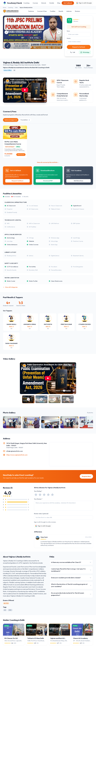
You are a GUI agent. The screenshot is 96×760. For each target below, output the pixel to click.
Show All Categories (11, 287)
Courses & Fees (42, 11)
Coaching (26, 3)
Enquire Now (86, 476)
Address (69, 11)
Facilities (52, 11)
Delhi (16, 7)
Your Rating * (38, 491)
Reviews (77, 11)
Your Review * (38, 499)
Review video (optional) (41, 513)
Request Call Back (17, 181)
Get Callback (68, 3)
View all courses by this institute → (48, 162)
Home (4, 7)
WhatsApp (86, 52)
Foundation (25, 120)
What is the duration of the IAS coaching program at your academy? (69, 585)
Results (61, 11)
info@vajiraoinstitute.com (14, 451)
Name (68, 31)
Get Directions (78, 181)
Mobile (68, 38)
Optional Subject (10, 120)
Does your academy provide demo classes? (66, 578)
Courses (35, 3)
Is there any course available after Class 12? (66, 562)
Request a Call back (78, 47)
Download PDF (48, 181)
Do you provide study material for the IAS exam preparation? (67, 594)
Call (74, 52)
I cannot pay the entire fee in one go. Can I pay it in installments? (68, 570)
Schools (43, 3)
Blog (58, 3)
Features (31, 11)
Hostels (51, 3)
